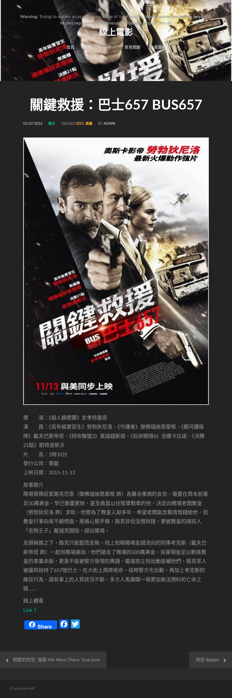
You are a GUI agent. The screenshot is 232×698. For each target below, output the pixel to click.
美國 (88, 123)
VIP (108, 47)
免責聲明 (158, 47)
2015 (80, 123)
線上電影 (116, 32)
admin (109, 123)
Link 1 (29, 610)
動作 (51, 123)
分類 (88, 47)
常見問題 (132, 47)
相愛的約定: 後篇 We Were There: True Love (56, 660)
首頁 (70, 47)
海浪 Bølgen (207, 660)
